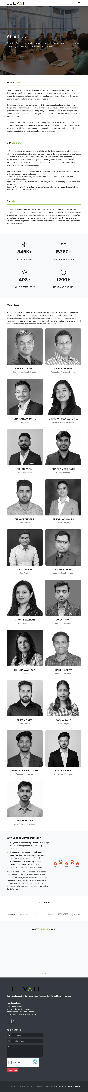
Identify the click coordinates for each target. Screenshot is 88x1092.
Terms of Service (74, 1086)
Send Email (12, 1070)
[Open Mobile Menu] (79, 3)
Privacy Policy (61, 1086)
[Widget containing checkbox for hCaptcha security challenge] (23, 1062)
